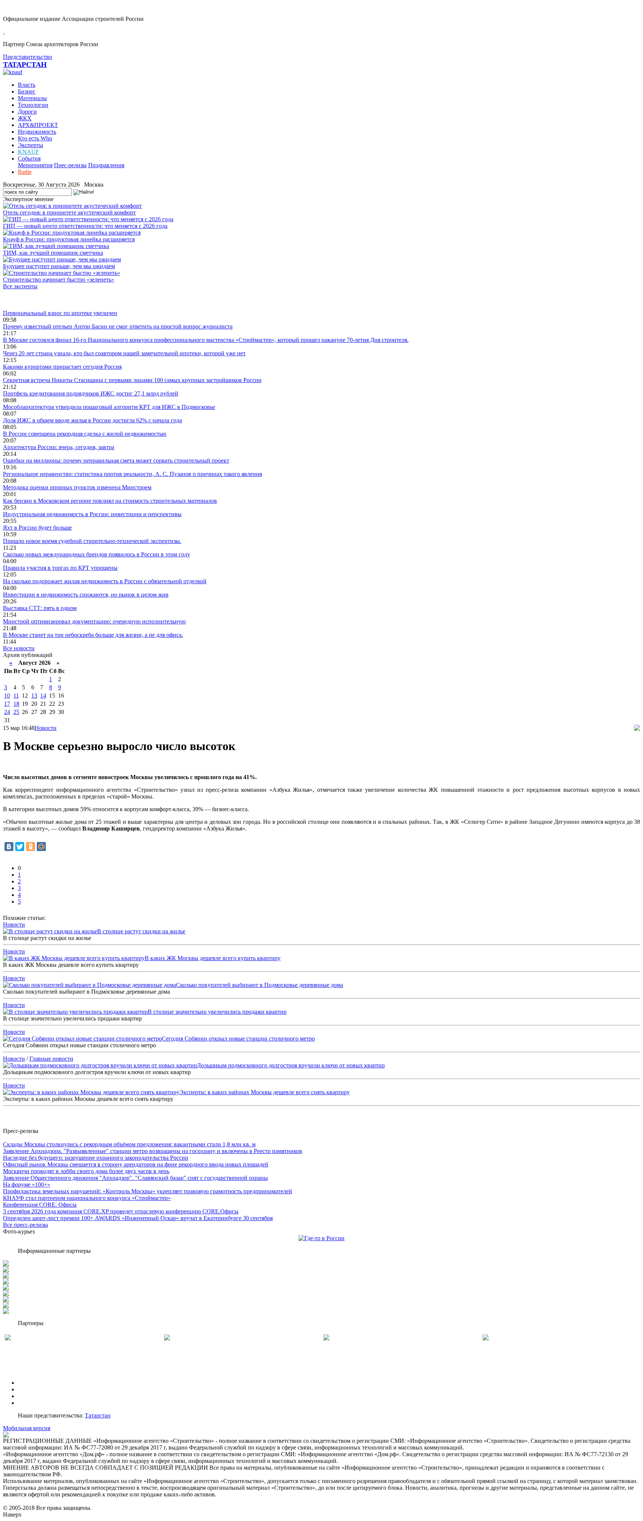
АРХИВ (28, 1396)
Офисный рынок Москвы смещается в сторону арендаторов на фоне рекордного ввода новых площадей (135, 1164)
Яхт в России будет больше (37, 527)
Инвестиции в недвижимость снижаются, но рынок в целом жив (86, 594)
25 (16, 712)
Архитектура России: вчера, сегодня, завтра (58, 447)
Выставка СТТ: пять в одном (40, 608)
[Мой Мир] (41, 846)
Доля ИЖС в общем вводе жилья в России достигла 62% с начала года (92, 420)
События (29, 158)
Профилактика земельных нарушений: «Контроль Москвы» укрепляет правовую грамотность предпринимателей (147, 1191)
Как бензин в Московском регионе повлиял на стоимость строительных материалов (110, 501)
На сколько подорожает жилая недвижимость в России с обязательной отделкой (105, 581)
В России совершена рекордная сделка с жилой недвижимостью (84, 434)
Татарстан (98, 1415)
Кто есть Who (35, 138)
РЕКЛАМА (32, 1389)
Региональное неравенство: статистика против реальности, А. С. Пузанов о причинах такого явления (132, 474)
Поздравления (106, 165)
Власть (26, 85)
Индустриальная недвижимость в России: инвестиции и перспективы (92, 514)
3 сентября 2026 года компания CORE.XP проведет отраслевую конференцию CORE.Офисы (121, 1211)
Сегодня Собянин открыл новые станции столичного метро (238, 1038)
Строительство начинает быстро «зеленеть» (58, 279)
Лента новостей (23, 299)
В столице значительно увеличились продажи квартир (217, 1012)
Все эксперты (20, 286)
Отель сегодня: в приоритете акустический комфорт (69, 212)
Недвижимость (37, 131)
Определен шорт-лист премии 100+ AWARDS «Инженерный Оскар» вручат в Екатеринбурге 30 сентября (138, 1218)
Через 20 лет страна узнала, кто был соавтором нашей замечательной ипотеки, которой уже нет (124, 353)
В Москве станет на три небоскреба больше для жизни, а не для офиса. (93, 635)
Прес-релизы (70, 165)
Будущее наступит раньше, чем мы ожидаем (59, 266)
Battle (25, 172)
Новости (46, 728)
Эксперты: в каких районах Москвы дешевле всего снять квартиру (264, 1092)
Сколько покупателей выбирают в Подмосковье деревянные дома (259, 985)
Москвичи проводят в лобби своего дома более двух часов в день (86, 1171)
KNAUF (28, 152)
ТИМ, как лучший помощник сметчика (53, 253)
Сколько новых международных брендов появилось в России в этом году (96, 554)
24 (7, 712)
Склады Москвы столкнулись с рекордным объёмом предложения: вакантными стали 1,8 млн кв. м (129, 1144)
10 (7, 695)
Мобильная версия (26, 1428)
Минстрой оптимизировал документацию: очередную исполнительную (94, 621)
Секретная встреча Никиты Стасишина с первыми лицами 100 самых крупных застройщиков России (132, 380)
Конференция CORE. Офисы (40, 1204)
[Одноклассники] (30, 846)
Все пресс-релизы (25, 1225)
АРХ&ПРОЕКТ (38, 125)
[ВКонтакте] (8, 846)
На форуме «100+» (26, 1184)
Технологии (33, 105)
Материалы (32, 98)
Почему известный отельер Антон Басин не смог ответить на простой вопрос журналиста (118, 326)
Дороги (27, 111)
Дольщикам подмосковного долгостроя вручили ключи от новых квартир (291, 1065)
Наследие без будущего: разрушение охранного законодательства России (95, 1158)
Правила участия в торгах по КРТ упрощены (60, 568)
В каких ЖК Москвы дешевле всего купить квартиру (213, 958)
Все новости (19, 648)
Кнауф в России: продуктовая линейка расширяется (69, 239)
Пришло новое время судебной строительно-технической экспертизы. (92, 541)
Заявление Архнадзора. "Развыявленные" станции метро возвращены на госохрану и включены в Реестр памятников (152, 1151)
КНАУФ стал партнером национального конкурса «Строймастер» (87, 1198)
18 (16, 704)
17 (7, 704)
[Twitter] (19, 846)
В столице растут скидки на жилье (141, 931)
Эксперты (30, 145)
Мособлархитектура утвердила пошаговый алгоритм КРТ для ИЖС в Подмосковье (109, 407)
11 (16, 695)
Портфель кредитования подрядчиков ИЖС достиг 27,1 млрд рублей (90, 393)
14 (43, 695)
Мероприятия (35, 165)
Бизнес (26, 91)
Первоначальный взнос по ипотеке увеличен (60, 313)
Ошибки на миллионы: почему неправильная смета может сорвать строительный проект (116, 460)
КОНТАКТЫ (35, 1403)
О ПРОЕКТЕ (34, 1382)
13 (34, 695)
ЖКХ (25, 118)
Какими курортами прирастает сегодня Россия (62, 366)
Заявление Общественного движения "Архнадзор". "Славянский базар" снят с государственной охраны (135, 1178)
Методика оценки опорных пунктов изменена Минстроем (77, 487)
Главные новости (51, 1058)
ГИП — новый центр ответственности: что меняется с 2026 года (85, 226)
